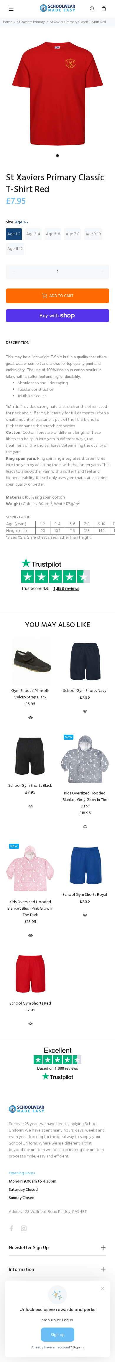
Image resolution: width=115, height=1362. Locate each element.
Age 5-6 (53, 234)
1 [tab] (57, 155)
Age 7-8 (73, 234)
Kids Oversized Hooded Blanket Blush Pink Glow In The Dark (30, 909)
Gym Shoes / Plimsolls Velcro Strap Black (30, 694)
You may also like (57, 625)
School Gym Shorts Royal (85, 894)
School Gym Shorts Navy (84, 690)
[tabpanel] (57, 93)
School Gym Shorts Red (30, 1003)
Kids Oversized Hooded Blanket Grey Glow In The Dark (85, 800)
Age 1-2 (13, 234)
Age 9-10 (93, 234)
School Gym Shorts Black (30, 785)
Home (7, 22)
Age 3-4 (33, 234)
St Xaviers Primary (31, 22)
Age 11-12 (15, 248)
